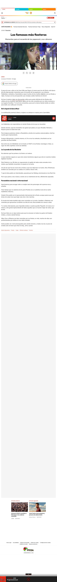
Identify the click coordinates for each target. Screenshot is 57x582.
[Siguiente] (55, 26)
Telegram (33, 73)
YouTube (25, 524)
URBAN (44, 9)
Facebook (23, 73)
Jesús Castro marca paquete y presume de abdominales (37, 514)
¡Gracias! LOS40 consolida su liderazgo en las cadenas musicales (18, 515)
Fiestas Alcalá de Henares (20, 26)
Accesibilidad (16, 542)
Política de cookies (35, 542)
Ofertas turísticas (24, 230)
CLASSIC (18, 9)
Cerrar (54, 22)
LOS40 (3, 9)
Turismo (31, 230)
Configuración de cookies (45, 542)
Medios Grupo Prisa (28, 553)
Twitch (34, 524)
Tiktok (22, 524)
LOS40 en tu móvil (23, 544)
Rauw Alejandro (46, 26)
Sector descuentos (5, 230)
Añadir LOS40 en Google (10, 83)
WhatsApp (30, 73)
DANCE (31, 9)
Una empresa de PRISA (28, 549)
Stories (37, 524)
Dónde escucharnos (33, 544)
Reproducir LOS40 (53, 118)
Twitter (27, 73)
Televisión (8, 30)
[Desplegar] (28, 574)
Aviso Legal (8, 542)
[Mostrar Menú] (2, 13)
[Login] (55, 13)
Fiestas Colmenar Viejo (34, 26)
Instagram (19, 524)
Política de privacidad (24, 542)
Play (28, 579)
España (3, 18)
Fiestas (12, 230)
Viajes (17, 230)
